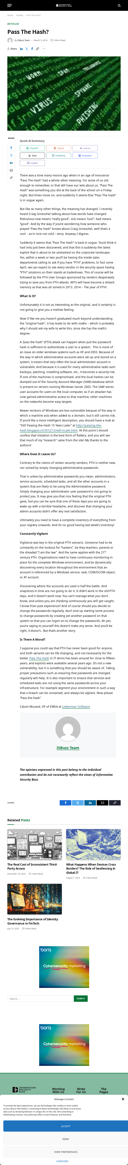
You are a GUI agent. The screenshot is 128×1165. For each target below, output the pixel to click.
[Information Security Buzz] (64, 5)
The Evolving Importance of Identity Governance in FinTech (32, 921)
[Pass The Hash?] (64, 93)
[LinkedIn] (11, 162)
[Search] (119, 5)
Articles (19, 15)
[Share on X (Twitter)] (26, 48)
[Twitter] (11, 155)
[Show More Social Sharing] (43, 48)
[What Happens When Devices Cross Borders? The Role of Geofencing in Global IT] (93, 844)
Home (10, 15)
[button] (123, 1099)
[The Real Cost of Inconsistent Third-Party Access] (34, 844)
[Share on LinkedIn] (21, 48)
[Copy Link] (37, 48)
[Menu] (9, 5)
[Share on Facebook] (32, 48)
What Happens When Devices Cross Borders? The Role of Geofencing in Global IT (91, 868)
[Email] (11, 170)
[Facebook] (11, 147)
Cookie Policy (62, 1160)
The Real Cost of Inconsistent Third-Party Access (32, 866)
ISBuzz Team (24, 40)
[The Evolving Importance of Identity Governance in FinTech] (34, 899)
